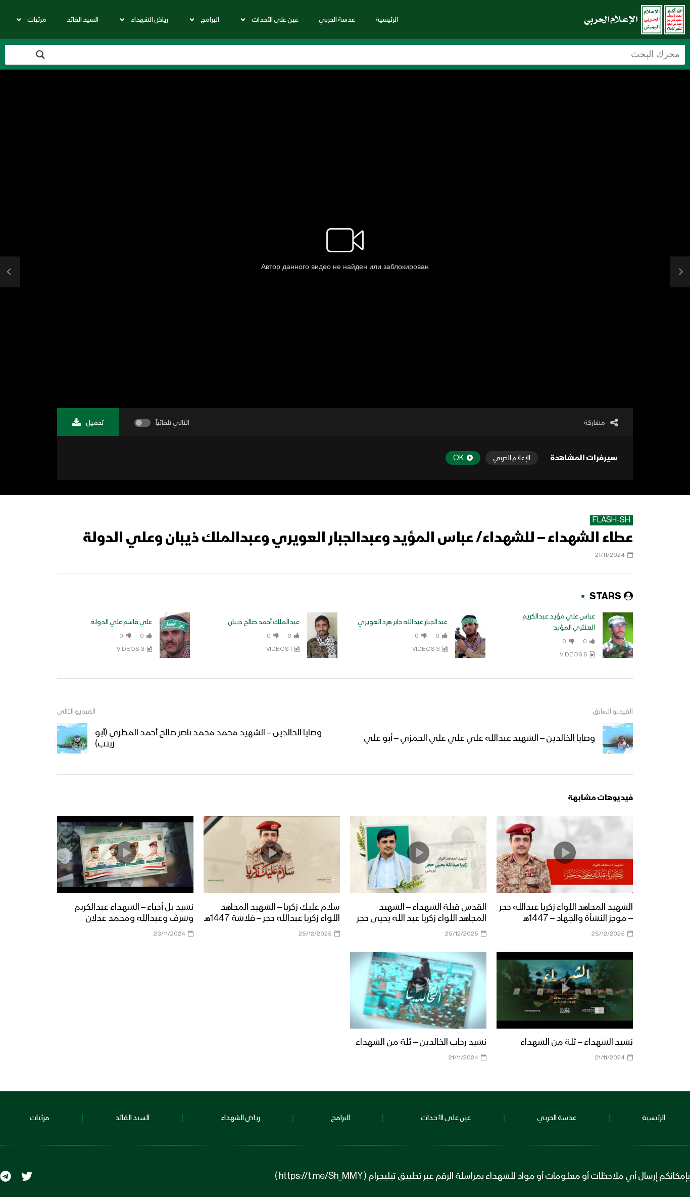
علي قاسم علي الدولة (121, 622)
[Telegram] (5, 1176)
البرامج (210, 19)
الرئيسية (386, 19)
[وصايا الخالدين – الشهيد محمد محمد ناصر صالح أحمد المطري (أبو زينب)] (10, 272)
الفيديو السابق (613, 711)
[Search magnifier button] (40, 55)
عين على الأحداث (275, 19)
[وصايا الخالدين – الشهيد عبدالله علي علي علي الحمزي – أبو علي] (680, 272)
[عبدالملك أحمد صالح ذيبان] (322, 635)
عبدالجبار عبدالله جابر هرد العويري (403, 622)
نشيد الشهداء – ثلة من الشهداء (576, 1042)
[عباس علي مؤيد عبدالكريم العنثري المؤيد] (618, 635)
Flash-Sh (611, 520)
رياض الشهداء (149, 19)
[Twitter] (26, 1176)
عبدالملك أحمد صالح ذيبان (264, 622)
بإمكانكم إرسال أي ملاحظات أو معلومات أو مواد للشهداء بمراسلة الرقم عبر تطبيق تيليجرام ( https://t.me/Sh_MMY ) (482, 1176)
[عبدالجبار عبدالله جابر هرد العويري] (470, 635)
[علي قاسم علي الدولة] (175, 635)
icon (565, 852)
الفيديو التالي (76, 711)
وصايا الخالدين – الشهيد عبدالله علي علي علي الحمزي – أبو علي (479, 738)
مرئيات (36, 19)
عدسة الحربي (337, 19)
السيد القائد (82, 19)
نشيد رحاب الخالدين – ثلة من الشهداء (421, 1042)
